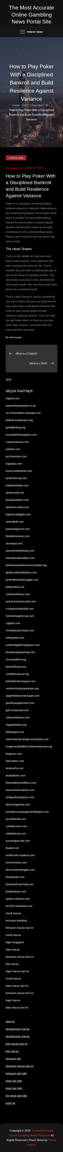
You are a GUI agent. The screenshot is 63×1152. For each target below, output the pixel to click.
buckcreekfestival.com (19, 471)
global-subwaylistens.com (21, 572)
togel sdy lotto (14, 1088)
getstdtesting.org (15, 427)
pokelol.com (13, 449)
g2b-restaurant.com (17, 710)
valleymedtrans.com (18, 717)
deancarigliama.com (18, 804)
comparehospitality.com (20, 608)
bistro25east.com (16, 666)
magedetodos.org (16, 724)
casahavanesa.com (17, 441)
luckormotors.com (16, 862)
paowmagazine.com (18, 529)
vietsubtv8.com (15, 521)
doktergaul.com (15, 732)
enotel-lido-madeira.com (20, 855)
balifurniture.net (15, 587)
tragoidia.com (14, 463)
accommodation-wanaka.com (23, 412)
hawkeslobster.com (17, 485)
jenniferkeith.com (16, 819)
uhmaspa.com (14, 543)
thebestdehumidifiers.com (21, 782)
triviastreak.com (15, 877)
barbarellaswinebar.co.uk (21, 405)
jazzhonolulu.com (16, 456)
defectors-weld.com (17, 507)
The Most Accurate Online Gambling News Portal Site (31, 15)
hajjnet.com (12, 398)
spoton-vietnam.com (18, 898)
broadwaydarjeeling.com (20, 652)
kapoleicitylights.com (18, 514)
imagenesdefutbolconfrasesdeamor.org (29, 746)
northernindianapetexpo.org (22, 688)
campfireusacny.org (17, 674)
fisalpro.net (12, 848)
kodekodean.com (16, 891)
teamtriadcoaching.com (19, 884)
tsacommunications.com (20, 790)
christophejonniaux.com (20, 630)
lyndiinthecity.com (16, 478)
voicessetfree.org (16, 659)
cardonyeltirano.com (18, 594)
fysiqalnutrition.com (17, 500)
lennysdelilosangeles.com (21, 434)
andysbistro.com (15, 775)
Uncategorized (14, 168)
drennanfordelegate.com (20, 869)
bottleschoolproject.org (19, 420)
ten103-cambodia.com (19, 906)
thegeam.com (14, 753)
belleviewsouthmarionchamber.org (26, 565)
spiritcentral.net (15, 492)
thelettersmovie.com (18, 536)
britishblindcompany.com (20, 681)
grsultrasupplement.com (20, 703)
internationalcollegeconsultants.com (27, 739)
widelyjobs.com (15, 637)
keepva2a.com (14, 768)
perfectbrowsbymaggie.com (22, 579)
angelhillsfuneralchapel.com (22, 695)
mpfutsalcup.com (16, 833)
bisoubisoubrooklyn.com (20, 558)
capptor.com (13, 623)
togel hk (10, 1103)
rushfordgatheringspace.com (23, 645)
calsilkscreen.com (16, 826)
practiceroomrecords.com (21, 601)
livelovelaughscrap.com (20, 616)
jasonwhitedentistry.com (20, 550)
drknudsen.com (15, 761)
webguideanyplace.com (20, 797)
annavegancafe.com (18, 840)
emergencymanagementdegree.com (27, 811)
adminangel (15, 337)
